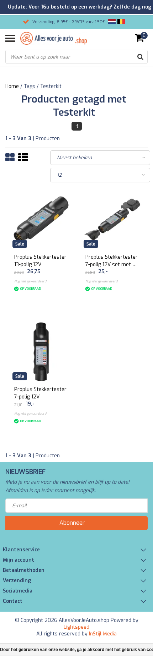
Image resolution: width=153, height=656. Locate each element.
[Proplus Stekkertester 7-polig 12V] (41, 351)
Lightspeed (76, 627)
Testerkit (51, 86)
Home (12, 86)
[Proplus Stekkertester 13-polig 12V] (41, 219)
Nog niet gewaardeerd (30, 281)
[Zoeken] (140, 56)
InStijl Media (103, 633)
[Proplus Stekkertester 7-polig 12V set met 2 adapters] (112, 219)
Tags (29, 86)
